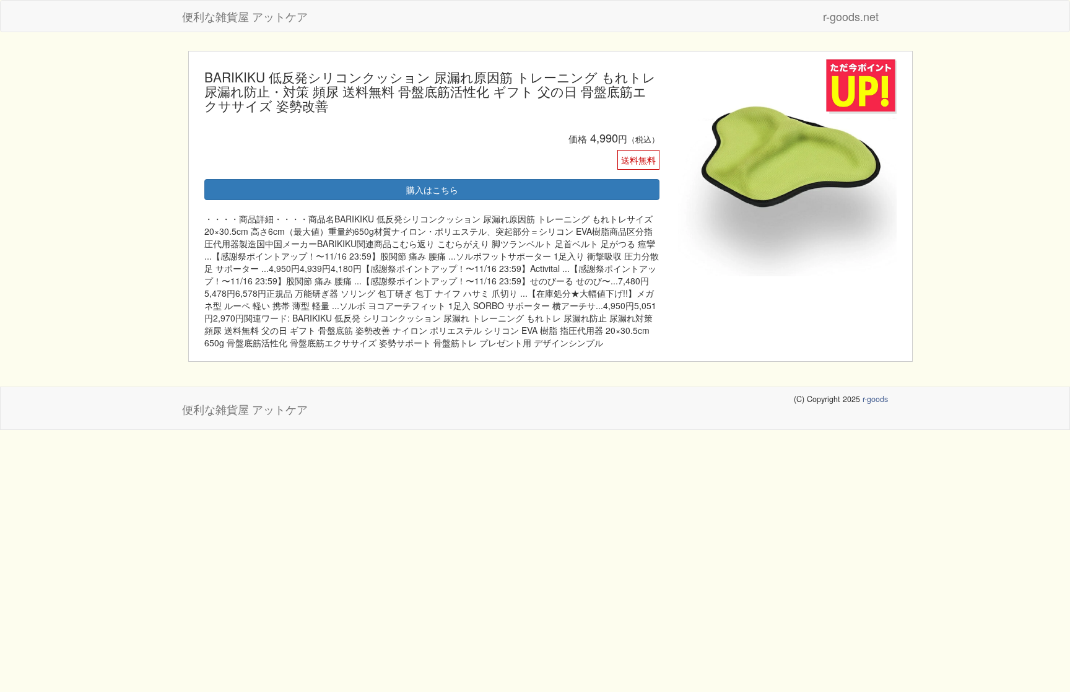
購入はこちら (432, 189)
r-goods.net (851, 16)
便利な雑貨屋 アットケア (245, 16)
